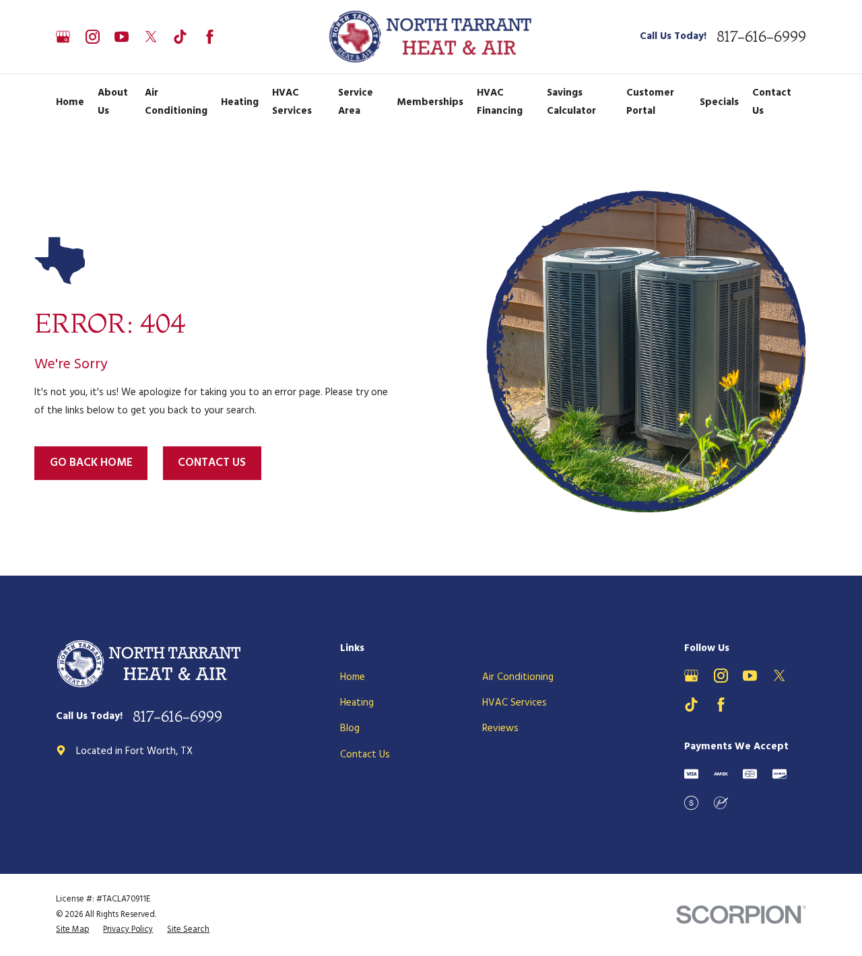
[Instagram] (93, 37)
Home (352, 677)
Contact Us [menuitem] (771, 102)
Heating (357, 703)
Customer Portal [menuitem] (650, 102)
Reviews (500, 728)
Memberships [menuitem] (430, 102)
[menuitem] (72, 930)
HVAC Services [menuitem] (292, 102)
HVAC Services (514, 703)
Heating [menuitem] (240, 102)
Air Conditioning (518, 677)
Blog (350, 728)
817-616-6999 (761, 36)
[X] (151, 37)
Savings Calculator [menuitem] (571, 102)
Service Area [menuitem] (355, 102)
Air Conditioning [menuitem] (176, 102)
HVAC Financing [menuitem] (500, 102)
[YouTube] (121, 37)
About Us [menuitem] (113, 102)
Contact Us (212, 463)
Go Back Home (91, 463)
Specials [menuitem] (719, 102)
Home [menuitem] (70, 102)
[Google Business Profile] (63, 37)
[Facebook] (210, 37)
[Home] (431, 36)
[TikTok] (180, 37)
